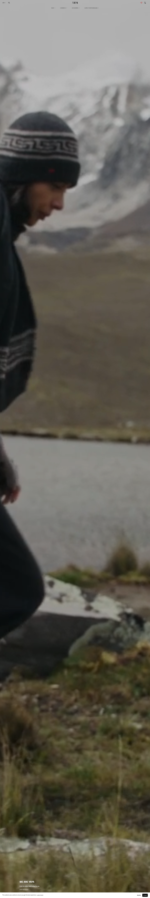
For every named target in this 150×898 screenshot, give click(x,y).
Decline (139, 895)
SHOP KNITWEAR (24, 889)
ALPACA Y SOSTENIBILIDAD (91, 8)
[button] (145, 3)
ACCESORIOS (75, 8)
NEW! (52, 8)
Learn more (40, 895)
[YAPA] (75, 3)
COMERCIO (63, 8)
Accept (145, 895)
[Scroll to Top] (147, 889)
